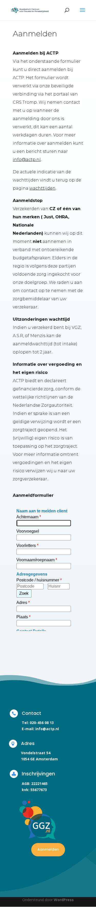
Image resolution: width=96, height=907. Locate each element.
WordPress (64, 899)
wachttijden (42, 188)
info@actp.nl (27, 159)
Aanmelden (48, 849)
